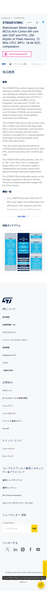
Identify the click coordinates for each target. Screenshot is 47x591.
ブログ (5, 363)
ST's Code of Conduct (12, 495)
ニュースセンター (10, 413)
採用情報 (6, 348)
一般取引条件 (8, 370)
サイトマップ (8, 456)
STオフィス (7, 390)
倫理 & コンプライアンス (12, 480)
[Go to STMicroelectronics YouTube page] (38, 550)
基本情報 (6, 317)
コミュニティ (8, 406)
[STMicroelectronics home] (8, 300)
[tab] (4, 64)
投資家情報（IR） (10, 325)
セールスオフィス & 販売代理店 (15, 398)
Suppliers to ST (9, 355)
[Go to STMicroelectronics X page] (8, 550)
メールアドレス (8, 523)
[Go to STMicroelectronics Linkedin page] (15, 550)
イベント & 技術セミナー (12, 421)
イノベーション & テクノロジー (15, 340)
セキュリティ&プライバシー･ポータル (18, 503)
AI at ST (6, 429)
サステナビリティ (10, 332)
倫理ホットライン (10, 488)
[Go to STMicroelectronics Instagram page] (22, 550)
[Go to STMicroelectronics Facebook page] (30, 550)
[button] (43, 22)
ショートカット (9, 449)
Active (29, 22)
